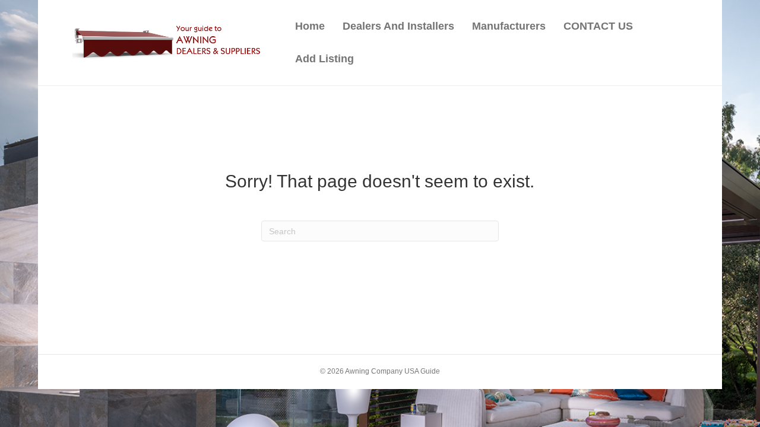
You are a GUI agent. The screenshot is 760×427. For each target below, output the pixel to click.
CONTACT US (598, 26)
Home (310, 26)
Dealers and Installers (398, 26)
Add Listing (324, 59)
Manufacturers (509, 26)
